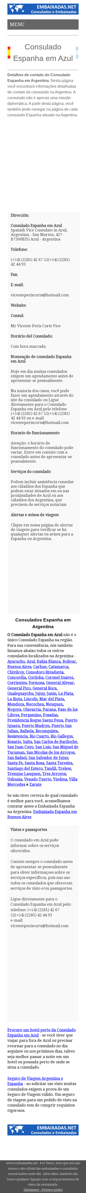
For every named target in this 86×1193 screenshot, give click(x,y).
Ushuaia (14, 779)
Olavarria (32, 709)
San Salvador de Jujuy (48, 757)
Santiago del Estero (25, 768)
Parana (49, 709)
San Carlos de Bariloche (55, 741)
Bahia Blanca (49, 661)
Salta (27, 741)
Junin (51, 693)
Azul (31, 661)
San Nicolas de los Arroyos (51, 752)
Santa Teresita (59, 763)
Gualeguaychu (20, 693)
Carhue (40, 666)
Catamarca (58, 666)
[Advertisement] (43, 163)
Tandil (50, 768)
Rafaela (27, 731)
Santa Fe (15, 763)
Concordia (16, 677)
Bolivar (69, 661)
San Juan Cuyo (20, 747)
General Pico (19, 688)
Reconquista (47, 731)
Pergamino (31, 715)
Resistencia (17, 736)
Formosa (36, 682)
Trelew (64, 768)
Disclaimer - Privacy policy (43, 1190)
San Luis (43, 747)
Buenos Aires (19, 666)
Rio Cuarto (39, 736)
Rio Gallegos (62, 736)
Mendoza (15, 704)
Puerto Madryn (36, 725)
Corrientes (17, 682)
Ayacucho (16, 661)
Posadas (50, 715)
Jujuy (40, 693)
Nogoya (14, 709)
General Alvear (60, 682)
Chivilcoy (15, 672)
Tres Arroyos (54, 773)
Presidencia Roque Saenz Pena (35, 720)
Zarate (35, 784)
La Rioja (14, 699)
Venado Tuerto (37, 779)
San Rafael (17, 757)
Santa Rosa (34, 763)
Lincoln (31, 699)
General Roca (44, 688)
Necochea (35, 704)
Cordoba (35, 677)
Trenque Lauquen (23, 773)
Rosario (14, 741)
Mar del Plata (51, 699)
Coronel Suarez (59, 677)
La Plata (65, 693)
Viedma (60, 779)
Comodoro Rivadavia (45, 672)
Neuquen (54, 704)
